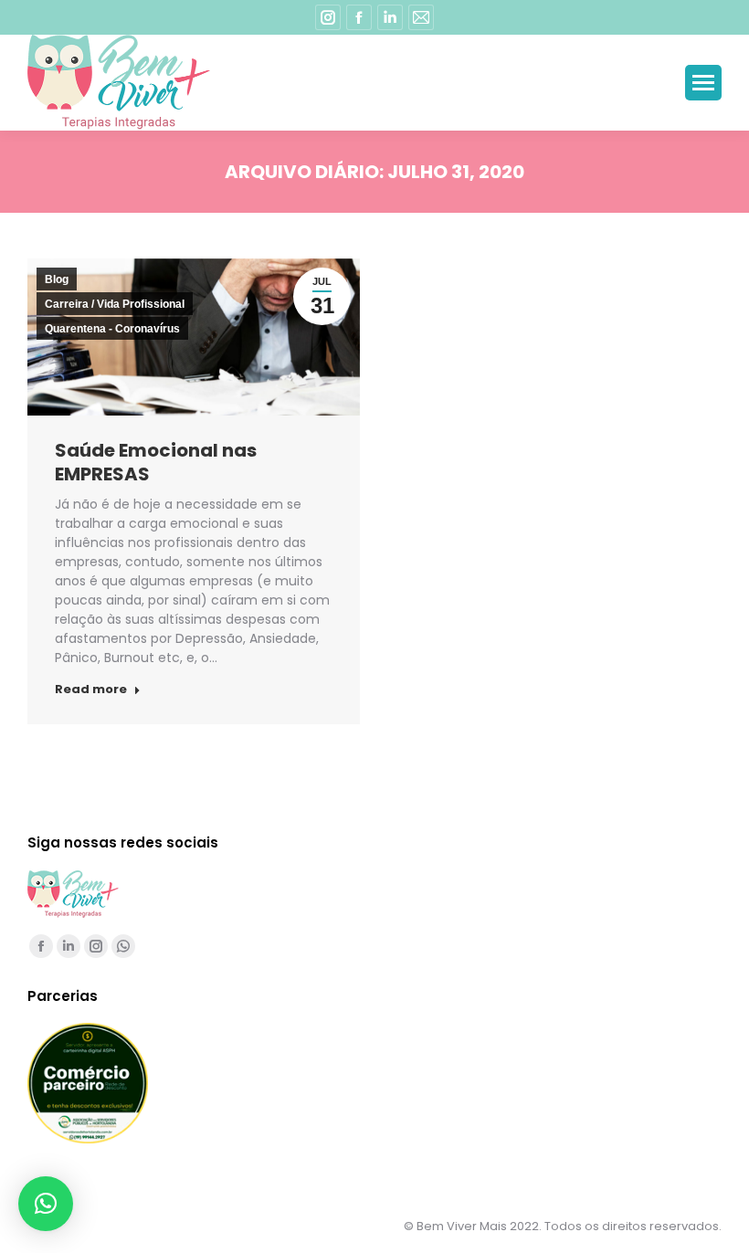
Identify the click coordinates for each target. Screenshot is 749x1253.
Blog (57, 279)
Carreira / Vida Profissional (115, 304)
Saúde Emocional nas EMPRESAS (156, 462)
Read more (91, 689)
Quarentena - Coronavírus (112, 328)
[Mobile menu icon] (703, 82)
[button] (45, 1203)
